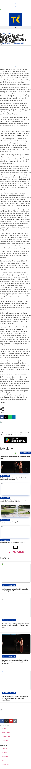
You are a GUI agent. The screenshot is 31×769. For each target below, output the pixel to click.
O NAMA (4, 728)
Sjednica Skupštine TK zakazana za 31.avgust (12, 542)
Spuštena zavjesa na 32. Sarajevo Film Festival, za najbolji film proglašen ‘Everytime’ (13, 478)
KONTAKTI (5, 740)
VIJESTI (11, 34)
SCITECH (5, 756)
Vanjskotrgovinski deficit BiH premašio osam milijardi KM (15, 457)
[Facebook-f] (2, 721)
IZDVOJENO (5, 34)
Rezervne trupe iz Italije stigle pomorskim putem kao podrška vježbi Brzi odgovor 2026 (16, 625)
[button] (15, 27)
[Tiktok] (15, 721)
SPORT (4, 760)
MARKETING (6, 732)
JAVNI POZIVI (6, 736)
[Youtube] (11, 721)
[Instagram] (6, 721)
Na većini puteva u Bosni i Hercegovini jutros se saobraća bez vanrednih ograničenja (13, 500)
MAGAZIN (5, 752)
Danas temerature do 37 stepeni (9, 522)
